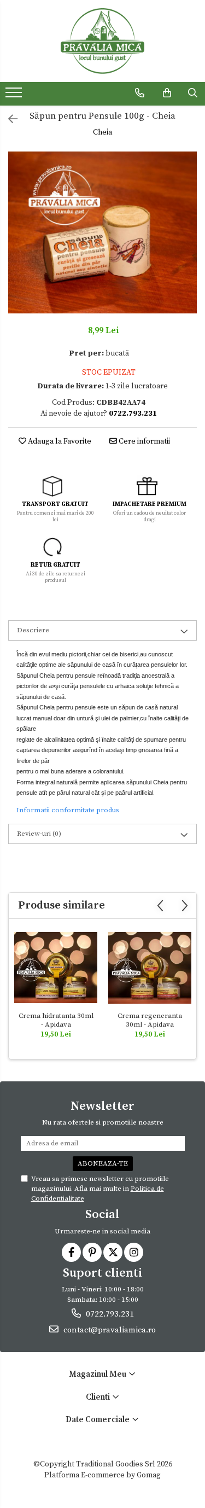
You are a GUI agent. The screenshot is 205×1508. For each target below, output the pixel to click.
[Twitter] (112, 1252)
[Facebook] (71, 1252)
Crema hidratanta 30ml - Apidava (56, 1020)
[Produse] (15, 96)
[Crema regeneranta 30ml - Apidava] (149, 968)
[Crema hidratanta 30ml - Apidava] (55, 967)
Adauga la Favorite (58, 441)
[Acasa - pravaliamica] (103, 41)
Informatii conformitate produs (67, 810)
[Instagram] (133, 1252)
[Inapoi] (8, 120)
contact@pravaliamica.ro (108, 1330)
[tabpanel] (102, 233)
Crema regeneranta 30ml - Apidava (150, 1020)
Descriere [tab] (33, 630)
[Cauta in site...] (192, 93)
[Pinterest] (92, 1252)
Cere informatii (143, 441)
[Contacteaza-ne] (139, 93)
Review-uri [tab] (39, 833)
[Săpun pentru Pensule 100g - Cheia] (102, 233)
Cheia (102, 132)
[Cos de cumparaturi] (167, 93)
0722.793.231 (109, 1314)
